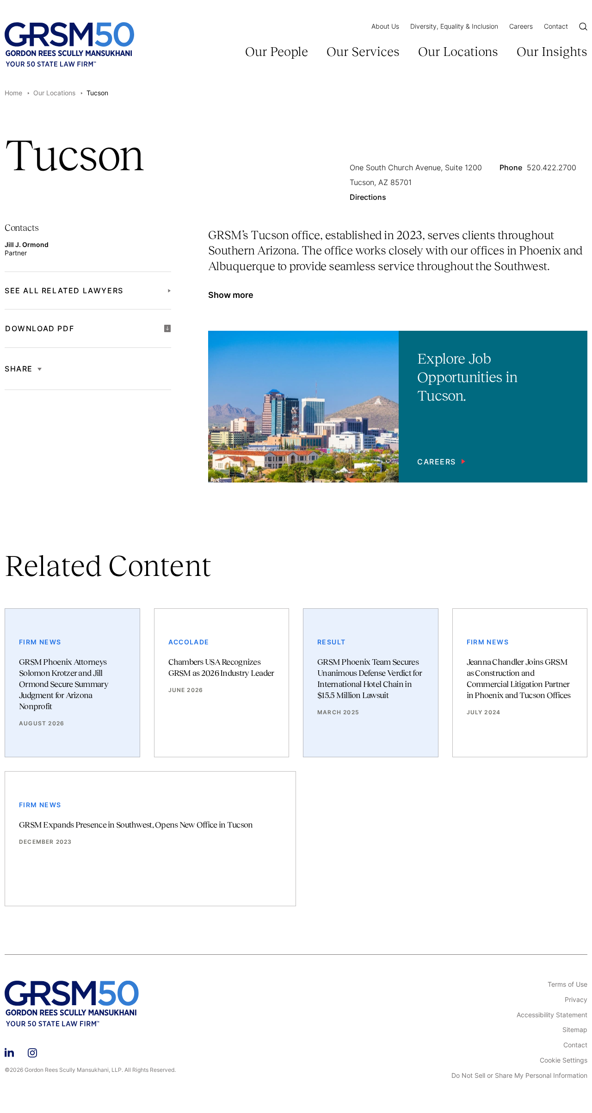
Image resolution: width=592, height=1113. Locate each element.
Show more (230, 295)
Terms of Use (567, 984)
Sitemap (574, 1029)
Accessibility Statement (552, 1015)
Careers (521, 26)
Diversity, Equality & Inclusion (454, 26)
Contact (556, 26)
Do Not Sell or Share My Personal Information (519, 1075)
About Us (385, 26)
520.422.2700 (551, 168)
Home (13, 93)
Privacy (576, 999)
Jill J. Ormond (27, 244)
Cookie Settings (563, 1060)
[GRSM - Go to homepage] (69, 44)
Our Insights (552, 51)
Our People (276, 51)
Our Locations (458, 51)
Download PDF (39, 328)
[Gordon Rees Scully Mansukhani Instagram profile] (32, 1051)
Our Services (363, 51)
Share (19, 368)
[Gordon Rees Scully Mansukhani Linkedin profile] (9, 1051)
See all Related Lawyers (64, 290)
